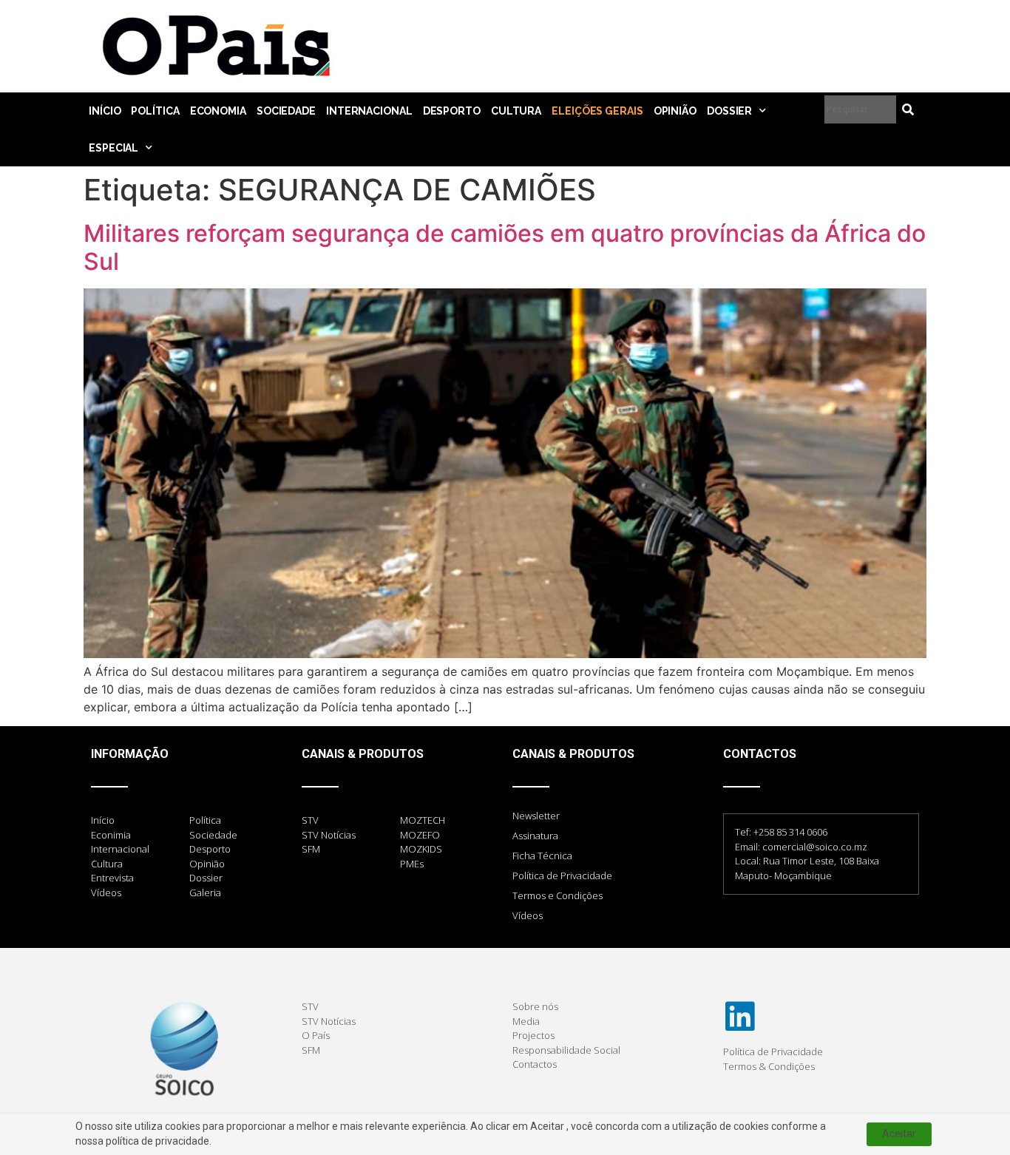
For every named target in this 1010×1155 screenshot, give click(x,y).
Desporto (452, 111)
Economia (218, 111)
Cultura (516, 111)
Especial (113, 148)
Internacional (369, 111)
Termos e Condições (557, 895)
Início (105, 111)
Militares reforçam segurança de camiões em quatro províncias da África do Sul (505, 247)
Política (155, 111)
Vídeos (527, 915)
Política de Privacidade (562, 875)
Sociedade (286, 111)
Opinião (675, 111)
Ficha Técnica (542, 855)
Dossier (729, 111)
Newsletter (536, 815)
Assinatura (535, 835)
